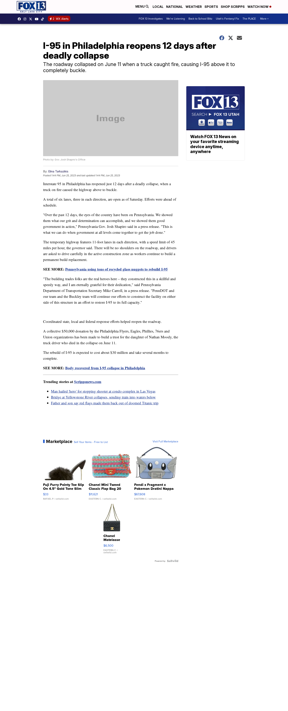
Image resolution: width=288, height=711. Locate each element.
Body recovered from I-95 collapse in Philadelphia (105, 367)
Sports (211, 7)
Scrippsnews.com (87, 381)
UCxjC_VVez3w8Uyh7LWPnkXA (37, 19)
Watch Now (258, 7)
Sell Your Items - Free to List (91, 442)
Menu (140, 6)
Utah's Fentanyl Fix (227, 19)
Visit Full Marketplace (165, 441)
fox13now (26, 19)
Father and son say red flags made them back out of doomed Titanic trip (104, 402)
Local (158, 7)
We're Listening (175, 19)
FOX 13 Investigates (151, 19)
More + (264, 19)
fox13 (31, 19)
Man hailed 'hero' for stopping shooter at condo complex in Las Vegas (103, 391)
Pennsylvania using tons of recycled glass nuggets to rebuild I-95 (116, 269)
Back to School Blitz (200, 19)
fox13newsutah (20, 19)
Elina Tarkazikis (58, 171)
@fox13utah (43, 19)
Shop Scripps (233, 7)
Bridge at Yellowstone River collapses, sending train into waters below (103, 397)
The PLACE (249, 19)
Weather (194, 7)
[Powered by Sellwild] (172, 561)
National (174, 7)
